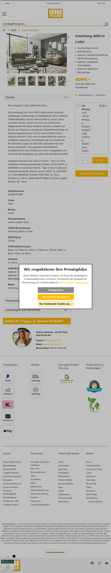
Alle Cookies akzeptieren (55, 297)
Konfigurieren (55, 290)
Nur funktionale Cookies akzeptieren (56, 304)
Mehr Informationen (79, 282)
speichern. (63, 282)
